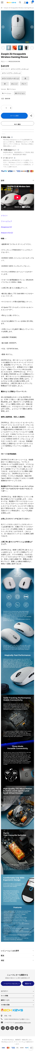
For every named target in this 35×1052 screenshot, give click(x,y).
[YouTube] (17, 1028)
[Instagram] (12, 1028)
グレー (23, 84)
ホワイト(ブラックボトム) (11, 73)
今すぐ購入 (17, 124)
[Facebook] (3, 1028)
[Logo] (11, 2)
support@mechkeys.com (23, 1022)
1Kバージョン (6, 93)
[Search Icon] (20, 2)
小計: (2, 99)
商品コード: (4, 61)
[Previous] (3, 27)
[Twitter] (7, 1028)
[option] (17, 26)
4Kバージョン (20, 93)
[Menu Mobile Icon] (2, 2)
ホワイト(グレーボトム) (10, 78)
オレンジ (14, 84)
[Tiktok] (21, 1028)
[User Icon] (25, 2)
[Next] (32, 27)
